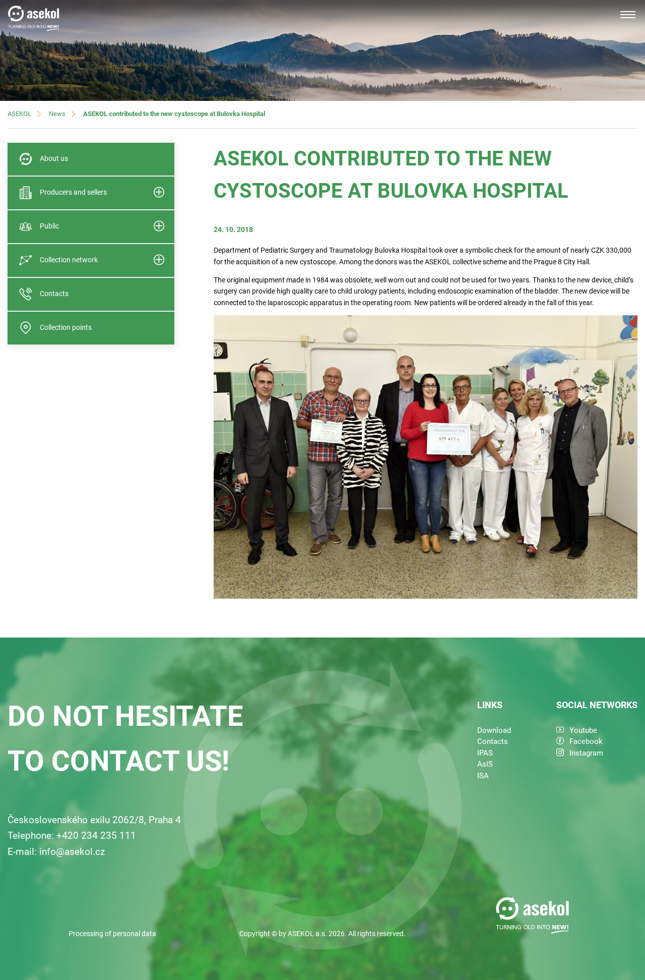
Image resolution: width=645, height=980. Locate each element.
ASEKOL (19, 114)
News (57, 114)
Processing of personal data (112, 934)
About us (54, 158)
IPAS (485, 753)
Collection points (66, 327)
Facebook (586, 741)
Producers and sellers (73, 192)
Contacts (54, 294)
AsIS (485, 764)
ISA (483, 775)
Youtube (583, 730)
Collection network (69, 260)
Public (49, 226)
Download (494, 730)
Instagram (586, 753)
